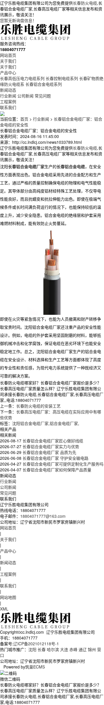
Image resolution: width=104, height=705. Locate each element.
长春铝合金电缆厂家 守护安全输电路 (54, 458)
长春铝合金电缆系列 (43, 84)
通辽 (83, 649)
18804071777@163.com (43, 516)
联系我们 (8, 107)
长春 (42, 649)
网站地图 (8, 597)
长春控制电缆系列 (62, 78)
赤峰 (73, 649)
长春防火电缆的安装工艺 (38, 406)
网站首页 (8, 55)
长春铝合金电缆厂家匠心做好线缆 (52, 441)
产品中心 (8, 72)
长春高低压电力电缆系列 (22, 78)
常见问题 (43, 96)
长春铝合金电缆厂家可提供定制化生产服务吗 (62, 464)
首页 (24, 119)
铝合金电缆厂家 (64, 423)
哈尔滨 (53, 649)
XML (4, 609)
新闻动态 (8, 90)
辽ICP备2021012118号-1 (36, 643)
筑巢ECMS (35, 667)
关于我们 (8, 61)
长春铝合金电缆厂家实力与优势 (50, 446)
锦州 (92, 649)
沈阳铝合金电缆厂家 (30, 423)
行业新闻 (8, 96)
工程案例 (8, 101)
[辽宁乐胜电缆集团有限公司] (36, 31)
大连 (64, 649)
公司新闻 (25, 96)
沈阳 (32, 649)
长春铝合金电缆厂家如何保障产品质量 (56, 470)
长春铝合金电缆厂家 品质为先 (48, 452)
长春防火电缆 (85, 3)
